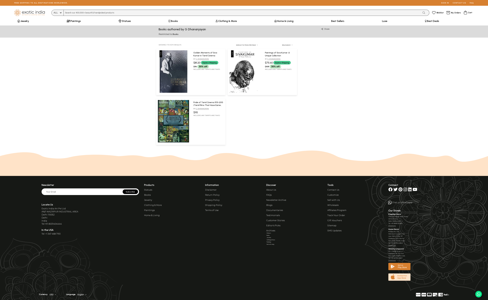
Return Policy (212, 195)
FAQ (472, 3)
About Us (271, 190)
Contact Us (333, 190)
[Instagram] (405, 190)
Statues (148, 190)
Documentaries (274, 210)
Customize (333, 195)
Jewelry (148, 200)
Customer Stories (275, 220)
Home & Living (152, 215)
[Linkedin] (410, 190)
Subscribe (130, 192)
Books (147, 195)
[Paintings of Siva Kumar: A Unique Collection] (245, 92)
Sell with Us (333, 200)
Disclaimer (211, 190)
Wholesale (333, 205)
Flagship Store (394, 214)
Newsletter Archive (276, 200)
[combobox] (242, 13)
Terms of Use (212, 210)
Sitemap (331, 225)
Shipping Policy (213, 205)
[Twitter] (395, 190)
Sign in (445, 3)
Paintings (149, 210)
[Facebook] (390, 190)
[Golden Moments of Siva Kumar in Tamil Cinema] (173, 92)
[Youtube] (415, 190)
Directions (392, 226)
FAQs (269, 195)
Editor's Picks (273, 225)
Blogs (269, 205)
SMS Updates (334, 230)
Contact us (459, 3)
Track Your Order (336, 215)
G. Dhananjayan (202, 59)
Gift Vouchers (334, 220)
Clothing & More (153, 205)
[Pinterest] (400, 190)
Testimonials (273, 215)
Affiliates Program (336, 210)
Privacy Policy (212, 200)
